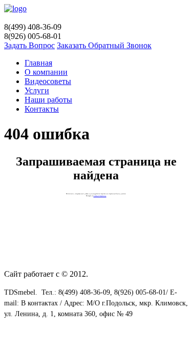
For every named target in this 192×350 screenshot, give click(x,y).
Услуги (37, 90)
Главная (38, 62)
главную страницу (100, 196)
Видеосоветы (48, 81)
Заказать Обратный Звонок (104, 45)
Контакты (42, 109)
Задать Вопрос (29, 45)
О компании (46, 72)
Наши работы (48, 99)
